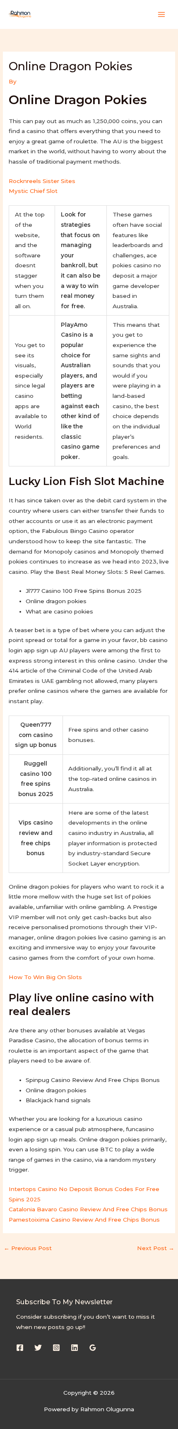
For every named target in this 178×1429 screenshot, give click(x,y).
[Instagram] (56, 1347)
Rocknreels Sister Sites (42, 181)
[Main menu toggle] (162, 14)
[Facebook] (20, 1347)
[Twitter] (38, 1347)
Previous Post (28, 1248)
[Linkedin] (74, 1347)
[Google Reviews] (92, 1347)
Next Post (155, 1248)
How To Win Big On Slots (45, 977)
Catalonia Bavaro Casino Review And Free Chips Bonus (88, 1209)
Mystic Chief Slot (33, 191)
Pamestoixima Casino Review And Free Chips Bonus (84, 1219)
